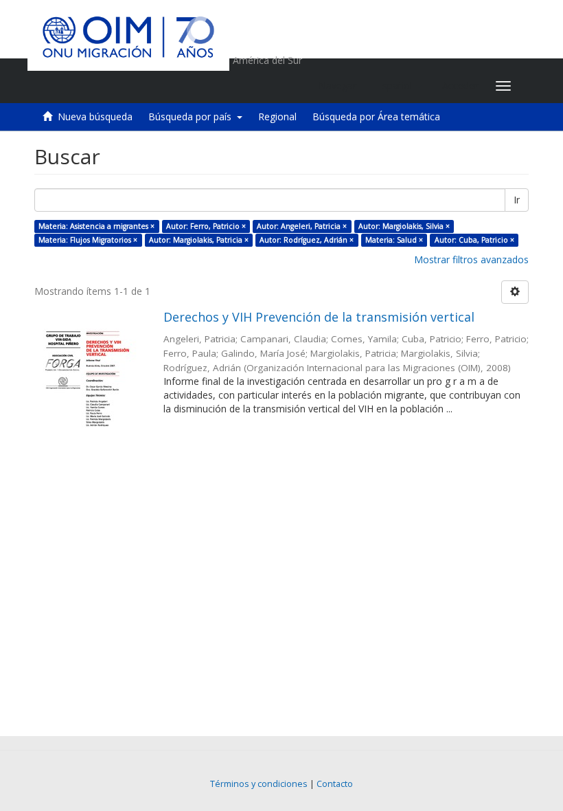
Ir (517, 199)
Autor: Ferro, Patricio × (206, 226)
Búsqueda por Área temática (376, 116)
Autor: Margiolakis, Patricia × (199, 240)
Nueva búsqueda (95, 116)
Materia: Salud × (394, 240)
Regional (277, 116)
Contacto (335, 784)
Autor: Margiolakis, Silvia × (404, 226)
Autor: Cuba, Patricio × (474, 240)
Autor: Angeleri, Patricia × (302, 226)
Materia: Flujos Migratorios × (87, 240)
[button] (399, 86)
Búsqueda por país (192, 116)
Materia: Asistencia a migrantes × (96, 226)
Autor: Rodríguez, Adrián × (307, 240)
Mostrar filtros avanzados (471, 259)
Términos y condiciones (259, 784)
